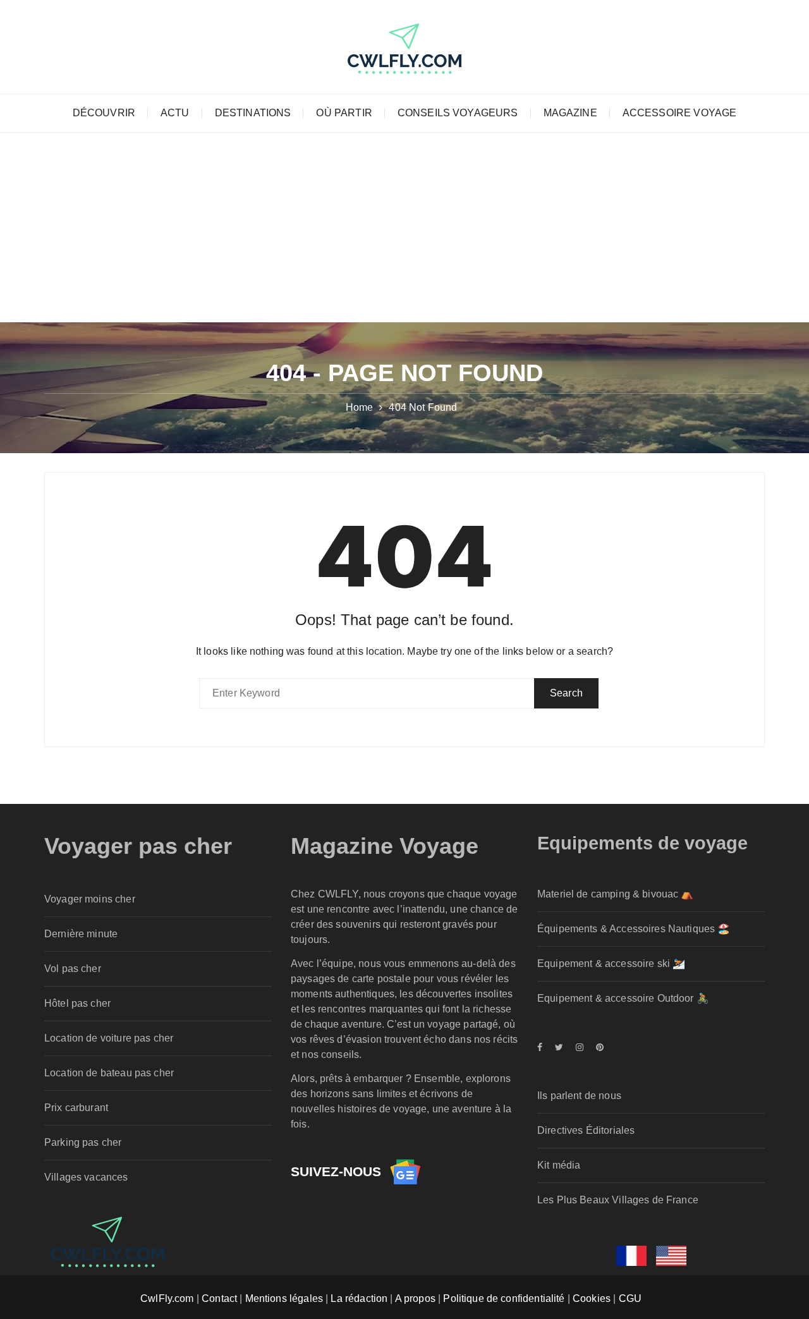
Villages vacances (86, 1177)
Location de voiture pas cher (108, 1038)
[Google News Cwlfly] (405, 1171)
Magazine (570, 112)
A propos (415, 1298)
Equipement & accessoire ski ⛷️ (611, 963)
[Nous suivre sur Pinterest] (597, 1047)
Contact (219, 1298)
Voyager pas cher (138, 846)
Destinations (253, 112)
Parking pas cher (82, 1142)
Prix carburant (76, 1107)
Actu (175, 112)
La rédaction (359, 1298)
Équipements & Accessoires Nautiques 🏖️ (634, 928)
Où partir (344, 112)
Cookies (592, 1298)
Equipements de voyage (642, 843)
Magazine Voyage (384, 846)
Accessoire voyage (680, 112)
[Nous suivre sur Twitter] (559, 1047)
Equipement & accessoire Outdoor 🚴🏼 (623, 998)
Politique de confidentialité (503, 1298)
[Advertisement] (404, 227)
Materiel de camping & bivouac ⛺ (615, 894)
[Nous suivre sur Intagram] (579, 1047)
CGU (630, 1298)
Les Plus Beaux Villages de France (617, 1199)
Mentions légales (284, 1298)
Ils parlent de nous (579, 1095)
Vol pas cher (72, 968)
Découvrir (104, 112)
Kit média (558, 1165)
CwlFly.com (167, 1298)
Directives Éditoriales (586, 1130)
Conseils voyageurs (458, 112)
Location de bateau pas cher (109, 1072)
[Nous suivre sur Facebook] (543, 1047)
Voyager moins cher (89, 899)
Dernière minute (81, 933)
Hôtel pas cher (77, 1003)
